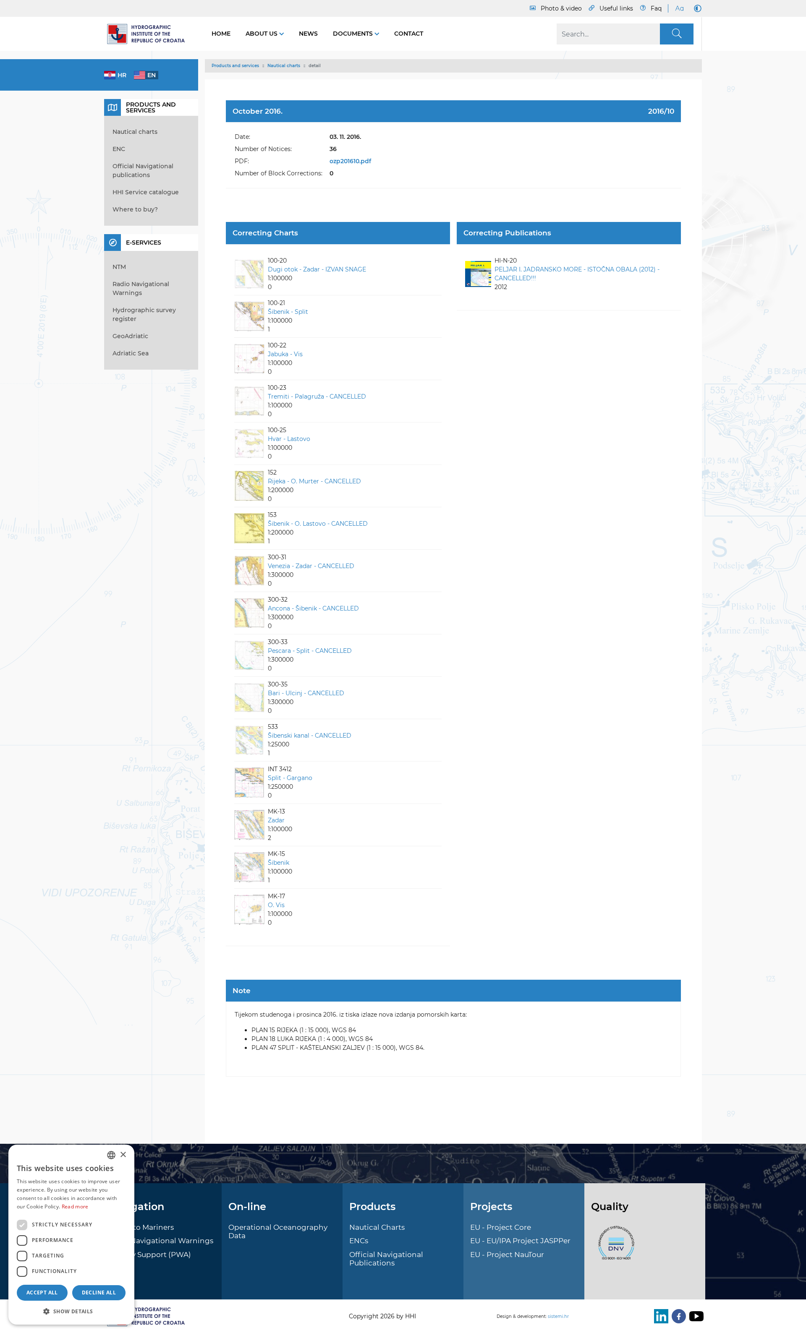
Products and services (235, 65)
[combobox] (111, 1155)
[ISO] (614, 1247)
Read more (75, 1206)
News (308, 33)
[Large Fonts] (679, 8)
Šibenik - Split (288, 312)
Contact (408, 33)
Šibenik (278, 862)
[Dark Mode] (696, 8)
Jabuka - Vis (285, 354)
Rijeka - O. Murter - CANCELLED (314, 481)
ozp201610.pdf (350, 161)
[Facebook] (677, 1316)
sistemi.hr (558, 1316)
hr (122, 75)
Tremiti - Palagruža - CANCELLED (317, 396)
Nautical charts (283, 65)
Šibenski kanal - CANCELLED (309, 735)
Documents (353, 33)
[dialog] (71, 1235)
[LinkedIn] (659, 1316)
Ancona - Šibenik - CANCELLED (313, 608)
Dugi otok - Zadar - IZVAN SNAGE (317, 269)
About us (262, 33)
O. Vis (276, 905)
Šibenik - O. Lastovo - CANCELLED (318, 523)
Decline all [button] (99, 1292)
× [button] (123, 1155)
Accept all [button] (42, 1292)
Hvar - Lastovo (289, 439)
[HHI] (149, 34)
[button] (71, 1311)
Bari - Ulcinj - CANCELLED (306, 693)
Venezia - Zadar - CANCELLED (311, 566)
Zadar (276, 820)
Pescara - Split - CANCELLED (310, 651)
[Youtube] (694, 1316)
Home (221, 33)
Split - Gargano (290, 778)
